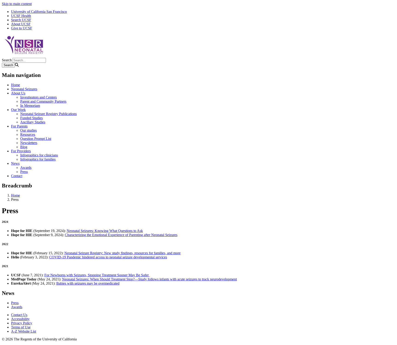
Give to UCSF (21, 28)
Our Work (18, 110)
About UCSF (21, 24)
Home (15, 85)
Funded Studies (31, 118)
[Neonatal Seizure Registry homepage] (25, 56)
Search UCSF (21, 20)
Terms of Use (21, 327)
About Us (18, 93)
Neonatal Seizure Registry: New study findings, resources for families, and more (122, 253)
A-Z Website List (23, 331)
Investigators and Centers (38, 97)
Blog (23, 147)
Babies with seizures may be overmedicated (87, 283)
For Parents (19, 126)
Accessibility (20, 319)
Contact (16, 176)
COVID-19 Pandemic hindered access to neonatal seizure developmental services (108, 257)
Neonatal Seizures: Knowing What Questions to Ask (105, 231)
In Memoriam (30, 105)
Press (24, 172)
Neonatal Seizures (24, 89)
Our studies (28, 130)
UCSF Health (21, 16)
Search (7, 60)
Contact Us (19, 315)
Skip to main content (17, 4)
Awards (25, 168)
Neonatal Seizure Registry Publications (48, 114)
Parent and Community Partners (43, 101)
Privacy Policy (21, 323)
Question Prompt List (35, 139)
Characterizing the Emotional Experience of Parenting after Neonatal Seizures (121, 235)
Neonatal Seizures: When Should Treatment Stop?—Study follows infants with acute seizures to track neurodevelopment (149, 279)
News (15, 163)
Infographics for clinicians (39, 155)
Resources (27, 134)
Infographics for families (38, 159)
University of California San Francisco (39, 12)
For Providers (21, 151)
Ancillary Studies (32, 122)
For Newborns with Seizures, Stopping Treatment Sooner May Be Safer (97, 275)
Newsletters (28, 143)
